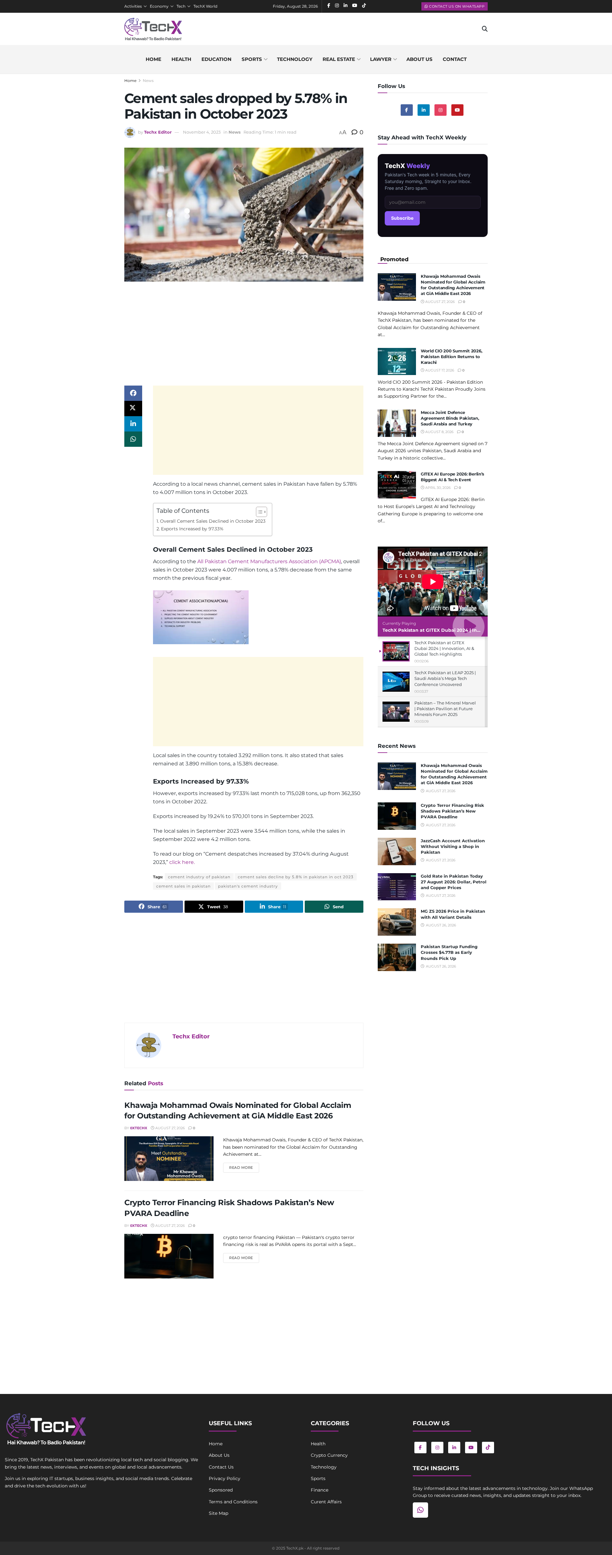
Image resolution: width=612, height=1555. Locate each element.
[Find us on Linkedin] (424, 110)
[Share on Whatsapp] (133, 439)
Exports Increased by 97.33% (192, 529)
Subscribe (402, 218)
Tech (181, 6)
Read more (244, 1167)
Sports (252, 59)
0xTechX (138, 1128)
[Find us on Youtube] (457, 110)
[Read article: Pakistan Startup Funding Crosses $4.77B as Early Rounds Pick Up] (397, 957)
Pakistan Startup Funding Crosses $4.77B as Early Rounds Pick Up (449, 952)
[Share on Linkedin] (133, 423)
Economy (159, 6)
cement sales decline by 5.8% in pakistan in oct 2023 (295, 876)
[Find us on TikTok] (488, 1447)
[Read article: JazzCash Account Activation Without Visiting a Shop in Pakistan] (397, 851)
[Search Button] (485, 29)
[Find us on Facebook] (407, 110)
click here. (182, 862)
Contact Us (221, 1467)
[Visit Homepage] (153, 29)
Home (153, 59)
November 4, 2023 (202, 132)
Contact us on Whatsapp (456, 6)
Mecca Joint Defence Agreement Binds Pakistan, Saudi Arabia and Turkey (450, 418)
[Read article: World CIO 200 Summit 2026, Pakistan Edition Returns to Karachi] (397, 361)
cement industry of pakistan (199, 876)
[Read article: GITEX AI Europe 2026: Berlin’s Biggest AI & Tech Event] (397, 484)
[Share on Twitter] (133, 408)
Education (216, 59)
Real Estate (339, 59)
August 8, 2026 (439, 432)
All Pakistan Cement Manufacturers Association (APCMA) (269, 561)
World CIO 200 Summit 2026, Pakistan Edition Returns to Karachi (451, 356)
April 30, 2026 (437, 487)
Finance (319, 1490)
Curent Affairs (326, 1502)
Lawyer (380, 59)
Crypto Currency (329, 1455)
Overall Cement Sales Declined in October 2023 (213, 521)
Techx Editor (158, 132)
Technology (294, 59)
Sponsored (221, 1490)
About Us (219, 1455)
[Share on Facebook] (133, 393)
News (148, 80)
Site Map (218, 1513)
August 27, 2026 (169, 1128)
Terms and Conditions (233, 1502)
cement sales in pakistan (183, 886)
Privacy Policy (224, 1478)
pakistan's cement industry (248, 886)
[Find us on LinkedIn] (454, 1447)
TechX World (205, 6)
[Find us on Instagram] (440, 110)
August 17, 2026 (439, 370)
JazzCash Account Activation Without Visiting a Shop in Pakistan (453, 846)
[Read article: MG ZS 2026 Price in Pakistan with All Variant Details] (397, 922)
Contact (455, 59)
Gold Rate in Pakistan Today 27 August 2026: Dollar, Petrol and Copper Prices (453, 881)
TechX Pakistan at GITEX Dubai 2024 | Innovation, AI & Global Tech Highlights (473, 630)
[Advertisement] (243, 335)
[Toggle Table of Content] (258, 511)
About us (419, 59)
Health (181, 59)
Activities (133, 6)
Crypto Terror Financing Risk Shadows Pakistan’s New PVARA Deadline (452, 811)
